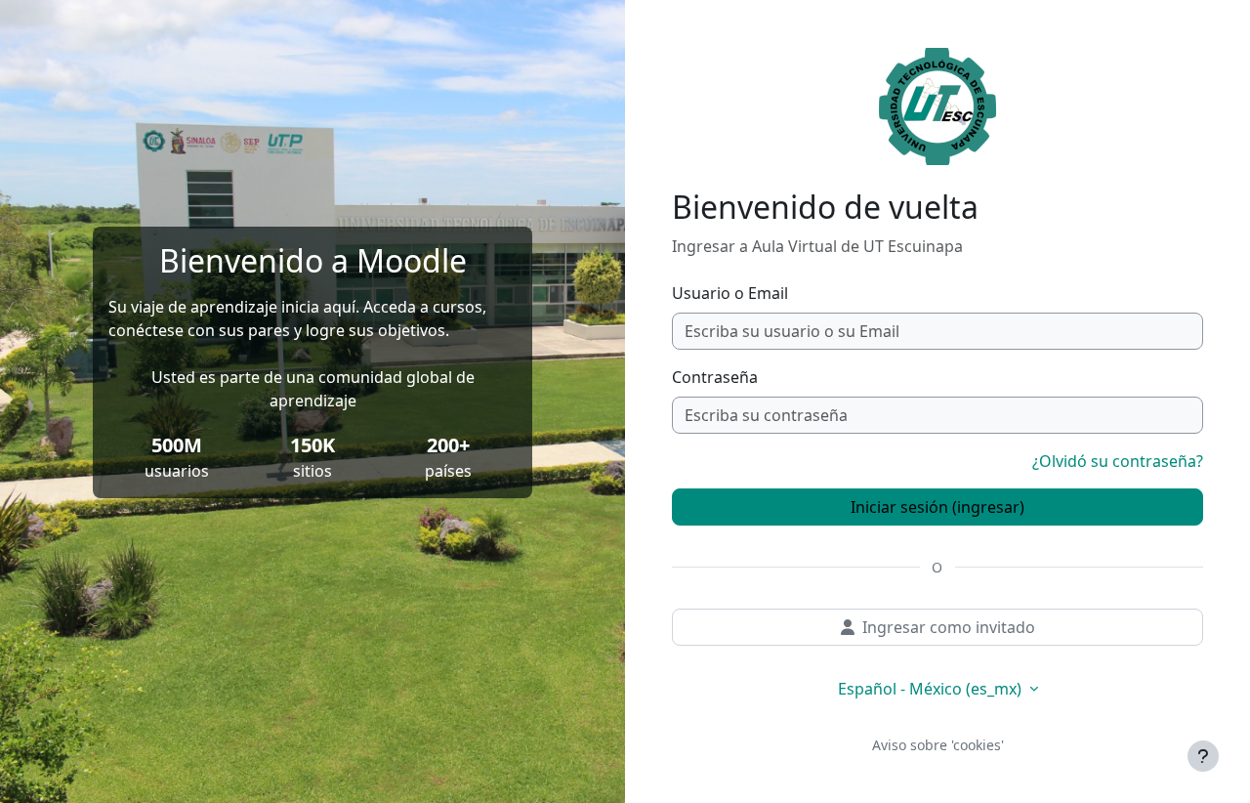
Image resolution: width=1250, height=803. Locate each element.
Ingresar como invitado (948, 627)
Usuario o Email (730, 293)
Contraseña (715, 377)
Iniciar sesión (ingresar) (937, 507)
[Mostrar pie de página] (1203, 756)
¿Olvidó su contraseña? (1117, 461)
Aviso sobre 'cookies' (938, 745)
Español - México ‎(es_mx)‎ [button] (931, 688)
